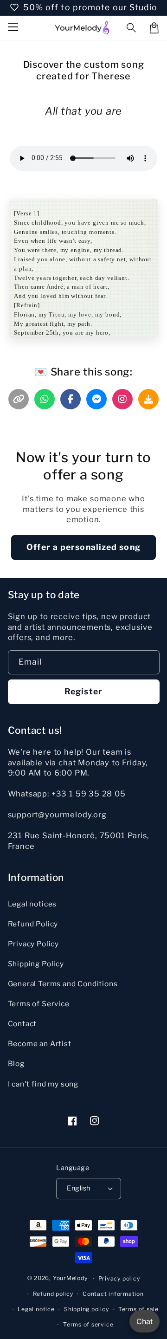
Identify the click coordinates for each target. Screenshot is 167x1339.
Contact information (113, 1293)
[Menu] (12, 28)
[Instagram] (122, 399)
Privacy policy (119, 1278)
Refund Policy (33, 923)
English (78, 1188)
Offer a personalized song (83, 547)
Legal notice (36, 1309)
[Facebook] (70, 399)
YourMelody (70, 1278)
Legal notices (32, 903)
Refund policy (53, 1293)
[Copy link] (18, 399)
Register (83, 691)
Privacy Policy (33, 943)
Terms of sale (138, 1309)
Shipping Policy (36, 963)
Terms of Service (39, 1003)
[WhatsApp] (44, 399)
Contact (22, 1023)
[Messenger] (96, 399)
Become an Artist (39, 1043)
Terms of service (88, 1324)
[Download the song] (148, 399)
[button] (132, 28)
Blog (16, 1063)
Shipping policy (86, 1309)
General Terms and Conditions (63, 983)
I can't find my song (43, 1084)
